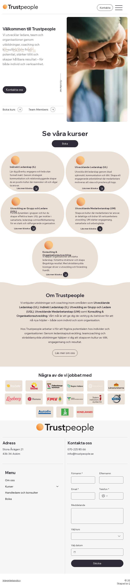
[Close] (36, 188)
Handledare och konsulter (21, 492)
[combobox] (97, 536)
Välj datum (77, 545)
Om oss (10, 480)
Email (75, 489)
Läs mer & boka (24, 188)
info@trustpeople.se (81, 453)
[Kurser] (57, 486)
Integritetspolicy (12, 580)
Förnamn (77, 473)
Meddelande (78, 505)
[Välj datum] (74, 552)
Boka (8, 499)
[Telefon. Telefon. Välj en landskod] (104, 496)
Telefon (104, 489)
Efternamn (105, 473)
